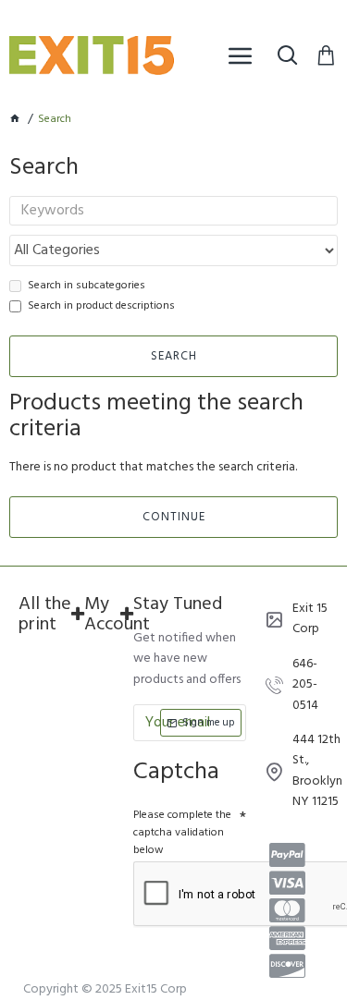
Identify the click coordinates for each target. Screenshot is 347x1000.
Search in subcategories (86, 286)
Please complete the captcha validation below (182, 833)
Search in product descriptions (101, 306)
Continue (174, 517)
